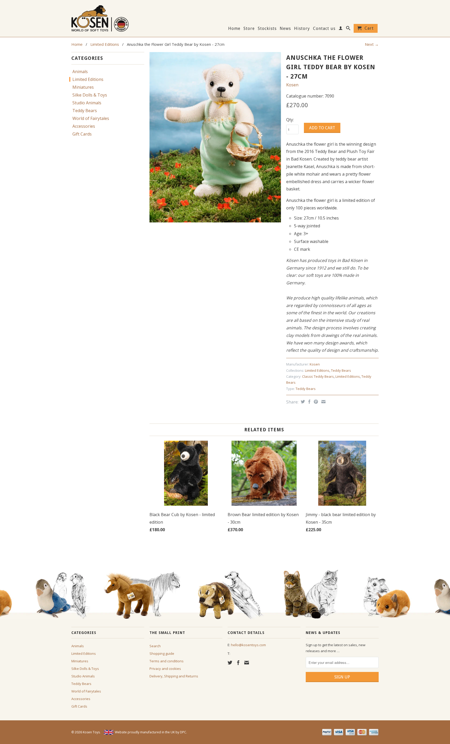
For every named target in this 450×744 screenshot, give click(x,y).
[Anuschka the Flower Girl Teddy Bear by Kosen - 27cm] (215, 137)
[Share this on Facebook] (308, 402)
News (285, 28)
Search (155, 646)
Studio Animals (86, 102)
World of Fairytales (90, 118)
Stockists (267, 28)
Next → (372, 44)
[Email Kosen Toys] (246, 662)
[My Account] (341, 29)
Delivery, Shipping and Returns (173, 676)
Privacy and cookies (165, 668)
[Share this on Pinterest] (315, 402)
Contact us (324, 28)
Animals (80, 71)
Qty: (290, 120)
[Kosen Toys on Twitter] (230, 662)
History (302, 28)
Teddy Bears (84, 110)
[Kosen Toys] (107, 18)
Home (234, 28)
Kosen (292, 85)
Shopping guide (161, 653)
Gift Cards (82, 134)
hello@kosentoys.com (248, 645)
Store (249, 28)
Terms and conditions (166, 661)
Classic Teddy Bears (318, 376)
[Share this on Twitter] (302, 402)
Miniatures (83, 87)
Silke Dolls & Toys (89, 95)
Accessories (83, 126)
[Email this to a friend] (323, 402)
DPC (183, 732)
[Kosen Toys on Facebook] (238, 662)
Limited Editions (104, 44)
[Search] (348, 29)
